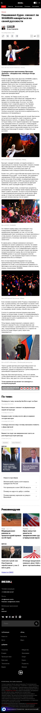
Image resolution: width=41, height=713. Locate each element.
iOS (3, 609)
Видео (3, 6)
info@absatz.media (8, 599)
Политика (27, 6)
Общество (25, 650)
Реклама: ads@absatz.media (11, 601)
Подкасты (25, 663)
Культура (5, 660)
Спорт (3, 529)
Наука (24, 660)
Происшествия (6, 656)
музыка (5, 442)
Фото (3, 640)
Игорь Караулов (12, 29)
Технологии (5, 663)
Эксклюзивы (19, 6)
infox (4, 446)
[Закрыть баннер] (37, 709)
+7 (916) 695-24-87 (8, 592)
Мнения (4, 12)
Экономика (35, 6)
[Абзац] (20, 3)
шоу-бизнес (16, 442)
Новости (10, 6)
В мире (4, 653)
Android (4, 611)
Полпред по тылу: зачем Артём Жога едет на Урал (19, 401)
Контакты (23, 636)
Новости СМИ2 (7, 572)
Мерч (22, 640)
